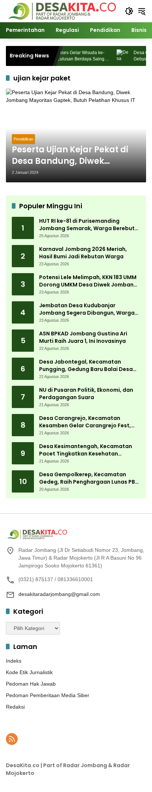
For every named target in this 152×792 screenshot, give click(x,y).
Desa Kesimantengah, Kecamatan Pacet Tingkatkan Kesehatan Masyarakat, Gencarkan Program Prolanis (85, 450)
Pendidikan (23, 139)
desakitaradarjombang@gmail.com (59, 594)
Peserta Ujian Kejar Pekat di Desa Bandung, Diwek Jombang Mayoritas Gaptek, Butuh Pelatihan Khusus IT (73, 155)
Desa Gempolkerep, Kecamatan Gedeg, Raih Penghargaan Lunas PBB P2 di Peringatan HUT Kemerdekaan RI (88, 478)
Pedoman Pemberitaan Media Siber (47, 695)
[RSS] (12, 739)
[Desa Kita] (61, 11)
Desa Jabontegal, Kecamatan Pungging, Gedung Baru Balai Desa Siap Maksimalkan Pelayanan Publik (87, 365)
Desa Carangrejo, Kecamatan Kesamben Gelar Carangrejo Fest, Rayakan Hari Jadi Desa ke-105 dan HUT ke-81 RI (86, 422)
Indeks (13, 661)
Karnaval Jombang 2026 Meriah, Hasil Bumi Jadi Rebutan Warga (83, 253)
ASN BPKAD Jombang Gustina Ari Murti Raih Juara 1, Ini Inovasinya (83, 337)
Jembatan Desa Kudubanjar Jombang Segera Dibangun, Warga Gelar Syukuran (87, 309)
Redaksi (15, 707)
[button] (129, 11)
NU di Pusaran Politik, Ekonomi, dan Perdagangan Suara (86, 394)
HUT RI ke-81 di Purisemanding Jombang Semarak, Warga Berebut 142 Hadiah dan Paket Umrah (87, 225)
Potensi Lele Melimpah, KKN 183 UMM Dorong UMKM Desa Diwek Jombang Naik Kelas (88, 281)
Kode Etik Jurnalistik (29, 672)
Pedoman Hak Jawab (31, 684)
